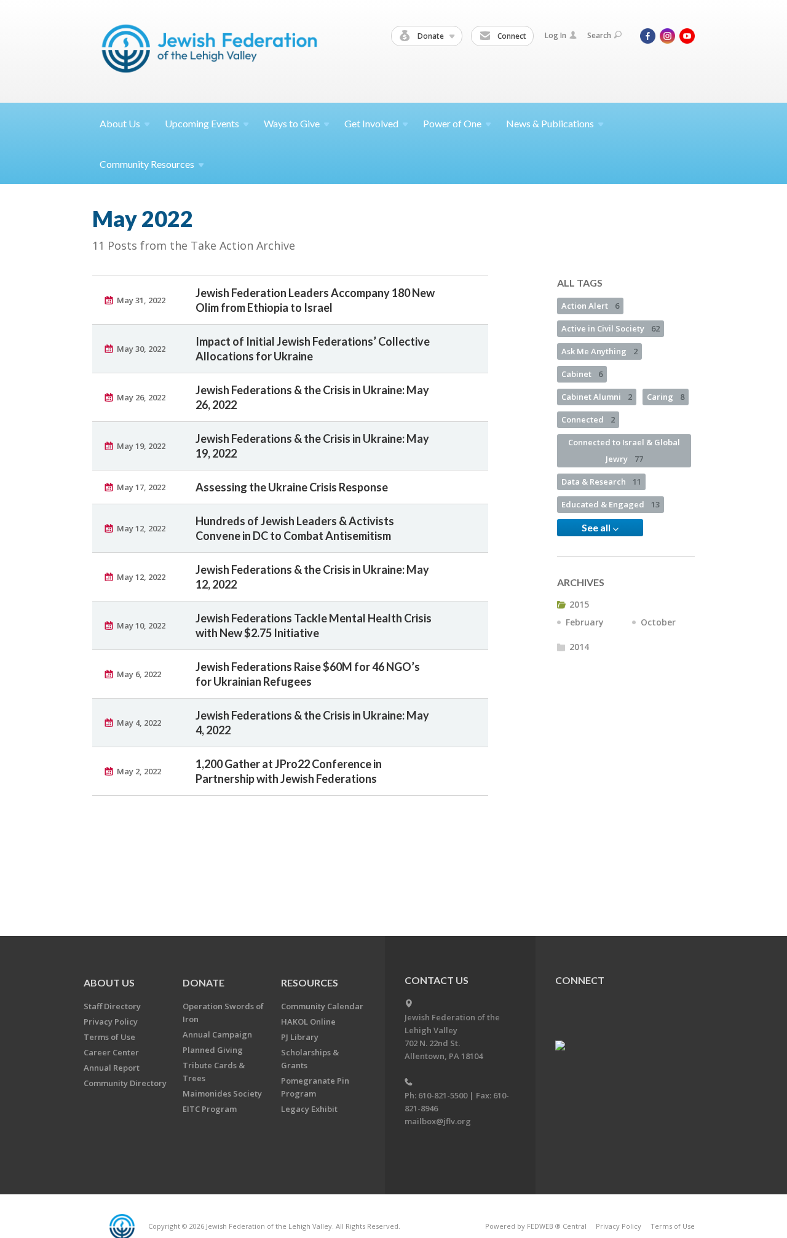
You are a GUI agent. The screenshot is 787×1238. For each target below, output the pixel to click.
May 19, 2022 (141, 445)
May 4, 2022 (139, 722)
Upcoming (202, 123)
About (120, 123)
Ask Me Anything (599, 351)
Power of (452, 123)
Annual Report (112, 1067)
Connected (588, 419)
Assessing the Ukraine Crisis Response (292, 487)
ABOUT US (109, 982)
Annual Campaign (217, 1034)
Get (371, 123)
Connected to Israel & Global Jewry (624, 450)
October (658, 622)
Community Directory (125, 1083)
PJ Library (299, 1036)
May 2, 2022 (139, 771)
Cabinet (582, 373)
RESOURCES (309, 982)
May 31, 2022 (141, 300)
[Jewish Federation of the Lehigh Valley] (212, 51)
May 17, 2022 (141, 487)
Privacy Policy (111, 1021)
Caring (665, 396)
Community (147, 164)
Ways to (292, 123)
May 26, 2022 (141, 397)
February (585, 622)
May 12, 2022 (141, 528)
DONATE (203, 982)
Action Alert (590, 305)
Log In (555, 35)
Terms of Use (109, 1036)
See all (597, 527)
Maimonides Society (222, 1093)
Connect (511, 36)
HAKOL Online (308, 1021)
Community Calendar (322, 1006)
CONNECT (579, 980)
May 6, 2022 (139, 674)
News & (550, 123)
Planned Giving (213, 1049)
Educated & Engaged (610, 504)
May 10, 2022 (141, 625)
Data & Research (601, 481)
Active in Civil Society (610, 328)
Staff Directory (112, 1006)
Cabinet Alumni (596, 396)
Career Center (111, 1052)
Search (599, 35)
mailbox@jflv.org (438, 1121)
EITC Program (210, 1108)
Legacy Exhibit (309, 1108)
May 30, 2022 (141, 348)
